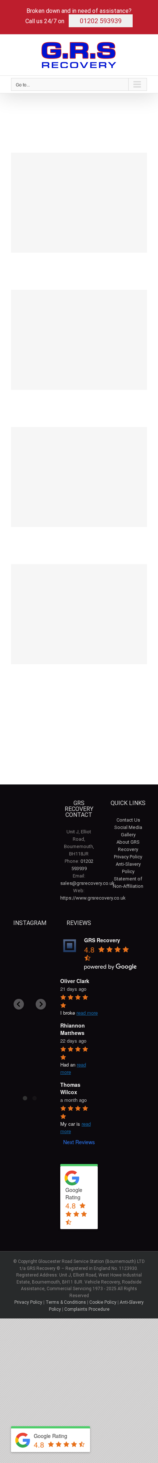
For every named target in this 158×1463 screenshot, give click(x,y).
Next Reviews (79, 1142)
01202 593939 (101, 21)
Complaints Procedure (86, 1309)
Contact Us (128, 820)
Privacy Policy (128, 856)
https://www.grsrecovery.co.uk (93, 898)
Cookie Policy (102, 1302)
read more (87, 1012)
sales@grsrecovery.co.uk (87, 883)
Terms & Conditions (66, 1302)
